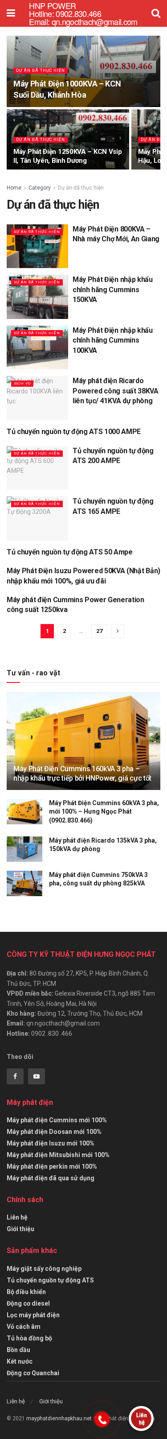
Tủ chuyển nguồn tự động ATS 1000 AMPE (74, 431)
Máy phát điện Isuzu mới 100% (50, 1143)
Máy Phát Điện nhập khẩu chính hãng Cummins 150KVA (113, 289)
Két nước (20, 1361)
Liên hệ (17, 1217)
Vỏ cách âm (24, 1326)
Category (40, 188)
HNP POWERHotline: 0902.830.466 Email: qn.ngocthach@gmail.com (83, 13)
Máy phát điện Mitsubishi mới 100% (58, 1154)
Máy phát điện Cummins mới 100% (57, 1120)
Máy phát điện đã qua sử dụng (50, 1178)
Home (14, 188)
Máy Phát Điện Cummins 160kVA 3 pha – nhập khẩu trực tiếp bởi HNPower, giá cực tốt (82, 773)
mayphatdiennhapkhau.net (59, 1418)
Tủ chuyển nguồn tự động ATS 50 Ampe (70, 552)
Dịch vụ (22, 383)
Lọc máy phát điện (33, 1315)
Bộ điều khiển (26, 1291)
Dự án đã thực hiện (40, 70)
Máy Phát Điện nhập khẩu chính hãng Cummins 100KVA (113, 340)
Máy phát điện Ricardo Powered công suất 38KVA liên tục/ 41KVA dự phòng (116, 390)
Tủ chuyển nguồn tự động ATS (50, 1280)
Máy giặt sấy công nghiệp (44, 1268)
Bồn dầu (18, 1349)
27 (99, 631)
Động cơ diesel (28, 1303)
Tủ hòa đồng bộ (29, 1338)
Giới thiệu (20, 1228)
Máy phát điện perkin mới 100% (52, 1166)
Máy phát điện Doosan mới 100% (54, 1131)
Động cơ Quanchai (33, 1373)
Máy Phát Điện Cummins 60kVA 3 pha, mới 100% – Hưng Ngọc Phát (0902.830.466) (104, 811)
